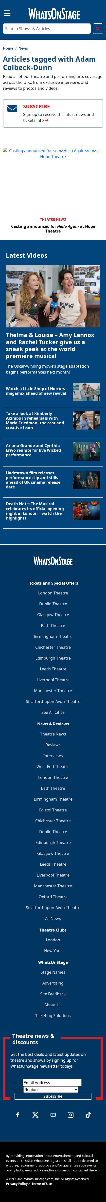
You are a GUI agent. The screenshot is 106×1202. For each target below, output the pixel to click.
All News (53, 918)
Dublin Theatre (53, 604)
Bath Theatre (53, 625)
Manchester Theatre (53, 690)
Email (16, 1082)
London (53, 940)
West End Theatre (53, 766)
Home (8, 48)
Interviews (53, 755)
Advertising (53, 983)
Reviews (53, 745)
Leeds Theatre (53, 669)
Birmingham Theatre (53, 636)
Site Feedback (53, 994)
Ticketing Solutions (53, 1015)
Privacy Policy (17, 1184)
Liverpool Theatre (53, 679)
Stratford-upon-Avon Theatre (53, 701)
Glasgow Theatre (53, 614)
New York (53, 950)
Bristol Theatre (53, 810)
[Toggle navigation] (3, 12)
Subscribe (52, 1096)
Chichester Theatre (53, 647)
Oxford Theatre (53, 896)
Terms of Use (42, 1184)
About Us (53, 1004)
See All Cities (53, 712)
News (23, 48)
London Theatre (53, 593)
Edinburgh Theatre (53, 658)
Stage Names (53, 972)
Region (16, 1089)
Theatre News (53, 219)
